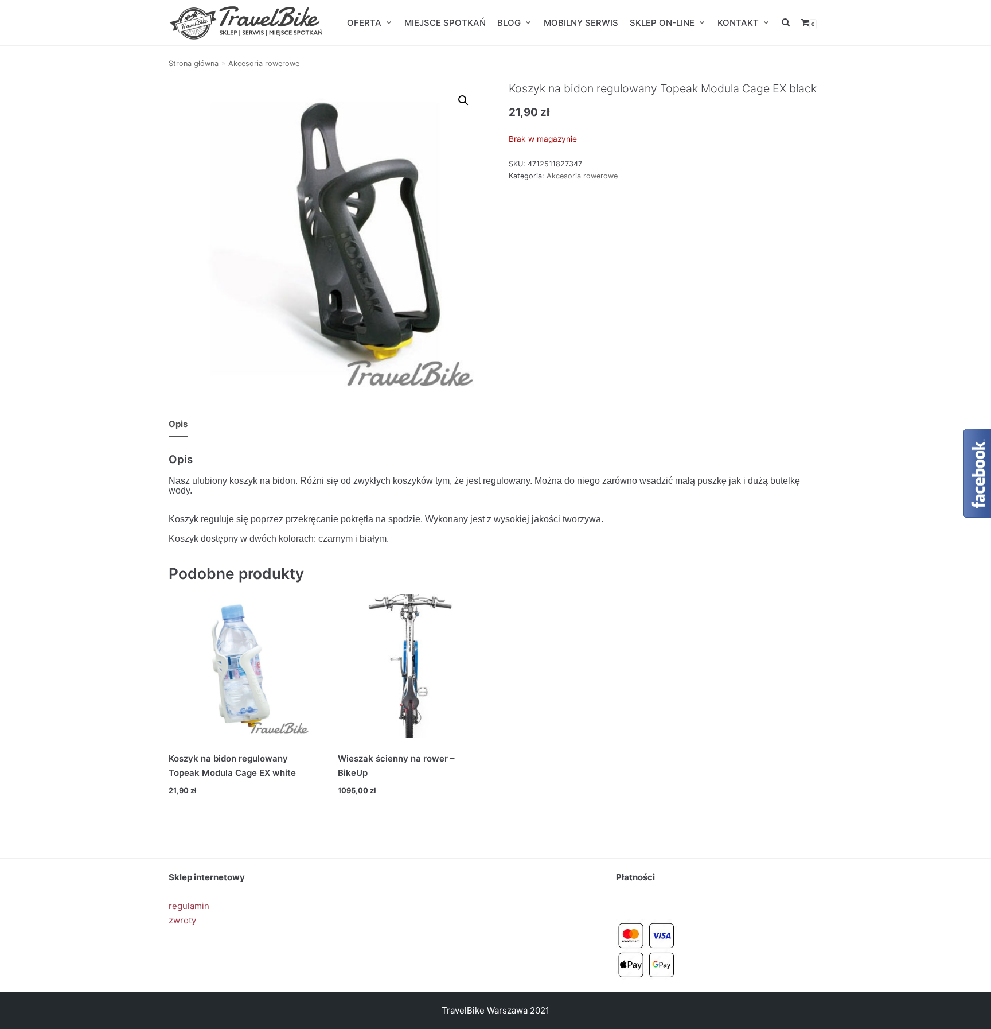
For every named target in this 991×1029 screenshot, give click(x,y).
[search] (785, 23)
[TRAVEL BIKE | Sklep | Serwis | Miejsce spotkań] (246, 23)
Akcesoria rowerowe (263, 63)
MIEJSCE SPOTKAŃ (445, 22)
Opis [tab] (178, 423)
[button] (463, 100)
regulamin (189, 905)
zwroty (182, 920)
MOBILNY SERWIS (581, 22)
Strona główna (194, 63)
